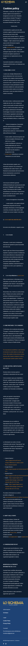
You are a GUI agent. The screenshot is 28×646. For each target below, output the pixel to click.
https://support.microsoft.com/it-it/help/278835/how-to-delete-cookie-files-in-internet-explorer (14, 462)
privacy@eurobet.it (13, 536)
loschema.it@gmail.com (8, 633)
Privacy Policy (6, 623)
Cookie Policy (6, 620)
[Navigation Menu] (26, 2)
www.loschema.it (11, 47)
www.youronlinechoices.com (12, 497)
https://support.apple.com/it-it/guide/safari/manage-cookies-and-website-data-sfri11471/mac (14, 480)
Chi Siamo (5, 612)
